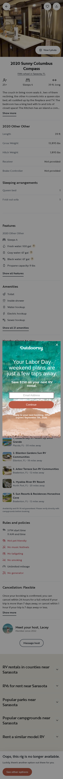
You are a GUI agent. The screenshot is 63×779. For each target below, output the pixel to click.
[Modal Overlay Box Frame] (31, 389)
